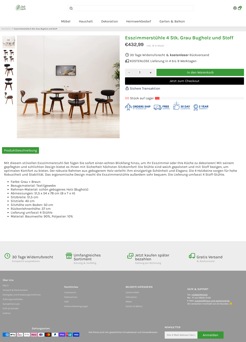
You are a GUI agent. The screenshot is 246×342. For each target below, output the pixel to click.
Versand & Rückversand (15, 290)
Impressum (70, 292)
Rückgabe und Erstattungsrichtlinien (22, 294)
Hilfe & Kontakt (11, 308)
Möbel (65, 21)
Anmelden (210, 335)
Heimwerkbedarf (138, 21)
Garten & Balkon (172, 21)
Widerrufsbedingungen (76, 306)
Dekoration (109, 21)
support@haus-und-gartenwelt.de (212, 300)
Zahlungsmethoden (13, 299)
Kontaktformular (11, 304)
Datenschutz (70, 297)
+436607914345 (199, 294)
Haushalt (86, 21)
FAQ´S (6, 285)
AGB (66, 301)
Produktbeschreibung (20, 150)
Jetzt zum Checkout (184, 81)
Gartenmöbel (132, 292)
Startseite (6, 29)
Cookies (7, 313)
